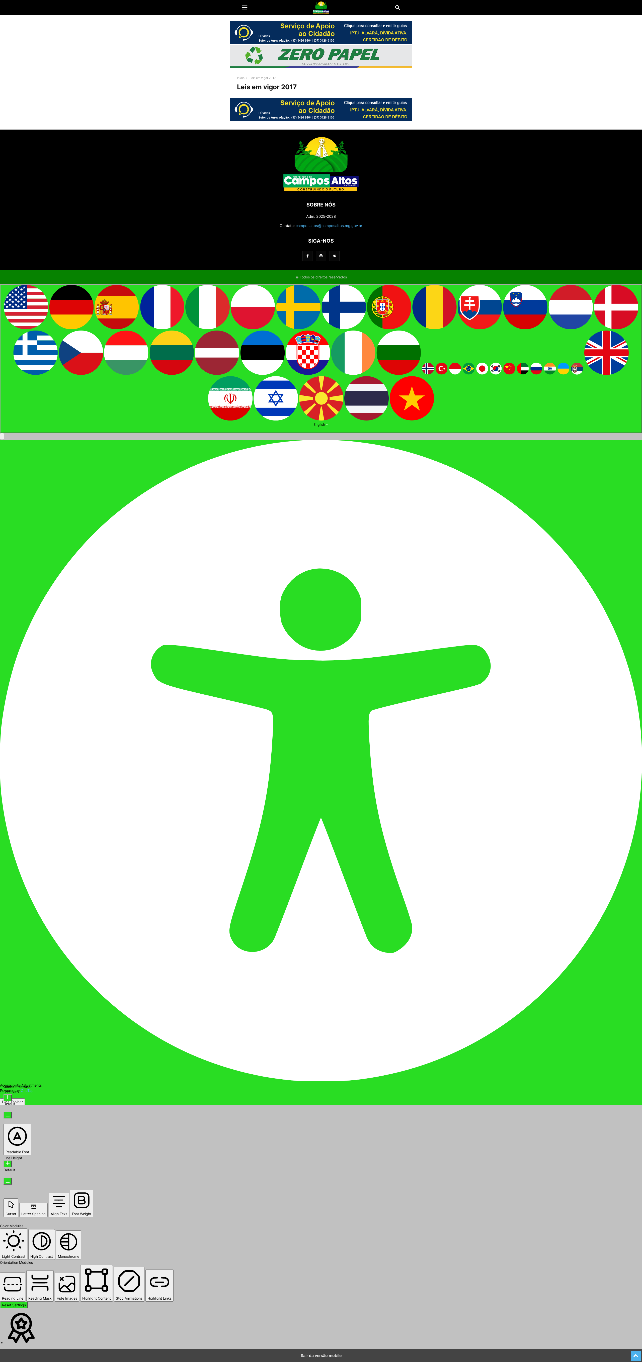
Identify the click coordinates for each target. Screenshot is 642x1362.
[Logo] (321, 189)
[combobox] (321, 358)
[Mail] (335, 256)
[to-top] (636, 1353)
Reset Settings (14, 1305)
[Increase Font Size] (8, 1097)
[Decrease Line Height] (8, 1181)
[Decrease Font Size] (8, 1115)
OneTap (27, 1090)
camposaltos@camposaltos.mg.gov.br (329, 225)
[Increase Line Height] (8, 1164)
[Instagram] (321, 256)
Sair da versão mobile (321, 1355)
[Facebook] (307, 256)
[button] (244, 7)
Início (241, 78)
